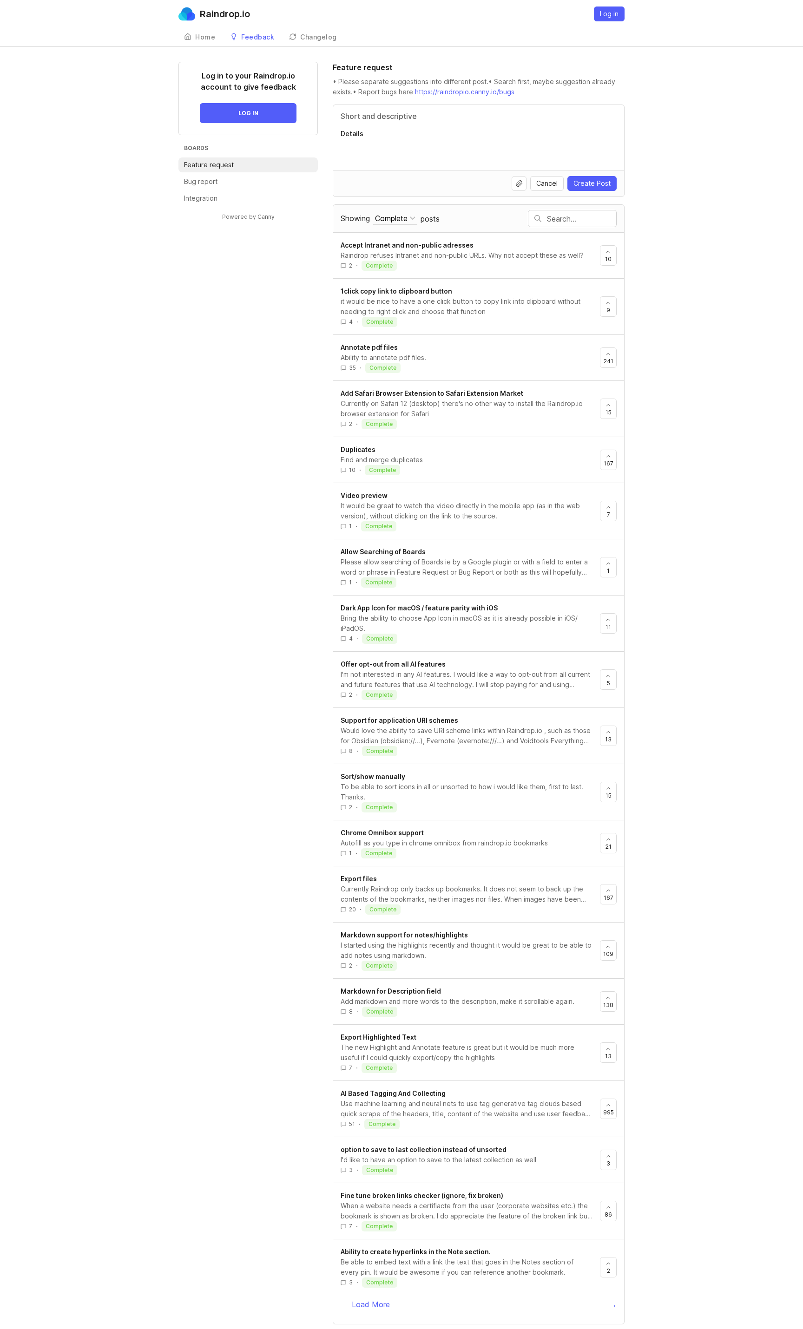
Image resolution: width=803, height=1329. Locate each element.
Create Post (592, 183)
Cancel (547, 183)
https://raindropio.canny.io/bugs (464, 92)
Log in (609, 14)
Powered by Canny (248, 216)
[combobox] (395, 218)
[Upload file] (519, 183)
